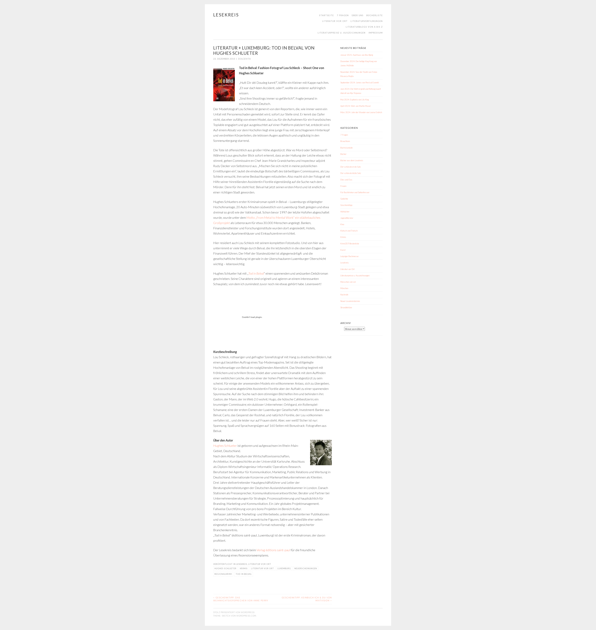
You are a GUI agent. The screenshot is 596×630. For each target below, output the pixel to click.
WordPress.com (246, 615)
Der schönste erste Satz (350, 167)
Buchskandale (346, 147)
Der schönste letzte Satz (350, 173)
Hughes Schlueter (225, 445)
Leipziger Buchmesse (349, 256)
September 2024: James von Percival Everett (359, 82)
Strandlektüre (346, 307)
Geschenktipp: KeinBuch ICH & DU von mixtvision (307, 599)
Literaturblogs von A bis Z (364, 27)
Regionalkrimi (223, 574)
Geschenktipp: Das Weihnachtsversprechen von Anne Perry (240, 599)
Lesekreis (226, 14)
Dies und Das (346, 179)
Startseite (326, 15)
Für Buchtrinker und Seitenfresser (354, 192)
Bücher (343, 154)
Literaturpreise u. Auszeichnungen (342, 32)
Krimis (244, 568)
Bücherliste (374, 15)
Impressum (375, 32)
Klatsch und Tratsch (349, 230)
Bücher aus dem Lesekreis (351, 160)
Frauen (343, 186)
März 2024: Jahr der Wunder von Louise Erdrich (361, 112)
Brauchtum (345, 141)
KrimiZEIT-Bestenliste (349, 243)
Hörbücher (344, 211)
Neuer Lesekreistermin (350, 301)
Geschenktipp (346, 205)
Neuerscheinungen (305, 568)
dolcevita (244, 59)
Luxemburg (284, 568)
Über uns (357, 15)
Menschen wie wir (348, 282)
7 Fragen (343, 15)
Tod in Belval (244, 574)
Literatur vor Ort (335, 21)
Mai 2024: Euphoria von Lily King (354, 99)
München (344, 288)
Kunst (342, 250)
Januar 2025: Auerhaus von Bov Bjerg (356, 55)
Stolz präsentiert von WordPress (234, 612)
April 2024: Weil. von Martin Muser (355, 106)
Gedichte (344, 198)
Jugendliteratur (346, 218)
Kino (342, 224)
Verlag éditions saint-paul (273, 550)
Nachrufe (344, 294)
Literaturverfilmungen (367, 21)
